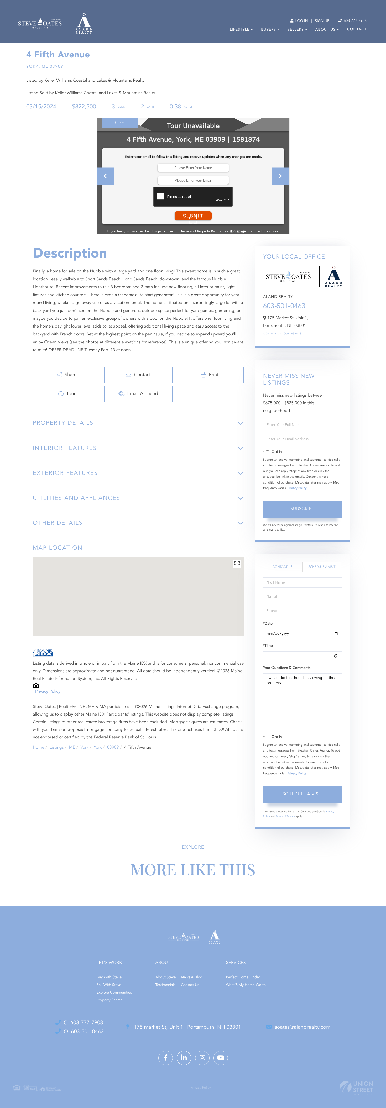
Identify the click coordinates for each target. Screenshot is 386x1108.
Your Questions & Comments (286, 668)
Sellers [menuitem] (296, 30)
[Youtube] (220, 1058)
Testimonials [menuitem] (165, 985)
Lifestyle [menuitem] (239, 30)
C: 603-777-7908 (83, 1023)
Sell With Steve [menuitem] (109, 985)
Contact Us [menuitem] (190, 985)
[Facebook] (165, 1058)
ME (72, 747)
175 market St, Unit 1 (186, 1027)
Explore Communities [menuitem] (114, 993)
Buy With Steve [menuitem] (109, 977)
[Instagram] (202, 1058)
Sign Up (322, 21)
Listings (57, 747)
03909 (113, 747)
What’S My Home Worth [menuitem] (246, 985)
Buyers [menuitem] (268, 30)
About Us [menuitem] (325, 30)
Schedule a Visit (321, 567)
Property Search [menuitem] (110, 1000)
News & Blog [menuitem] (191, 977)
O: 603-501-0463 (84, 1032)
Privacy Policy (47, 692)
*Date (268, 624)
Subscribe (302, 509)
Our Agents (293, 334)
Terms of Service (285, 816)
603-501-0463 (284, 306)
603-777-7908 (355, 21)
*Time (268, 646)
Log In (301, 21)
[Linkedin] (184, 1058)
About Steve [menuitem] (165, 977)
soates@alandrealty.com (303, 1027)
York (84, 747)
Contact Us (272, 334)
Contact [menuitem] (357, 29)
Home (38, 747)
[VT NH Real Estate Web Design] (356, 1088)
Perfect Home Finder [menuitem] (243, 977)
